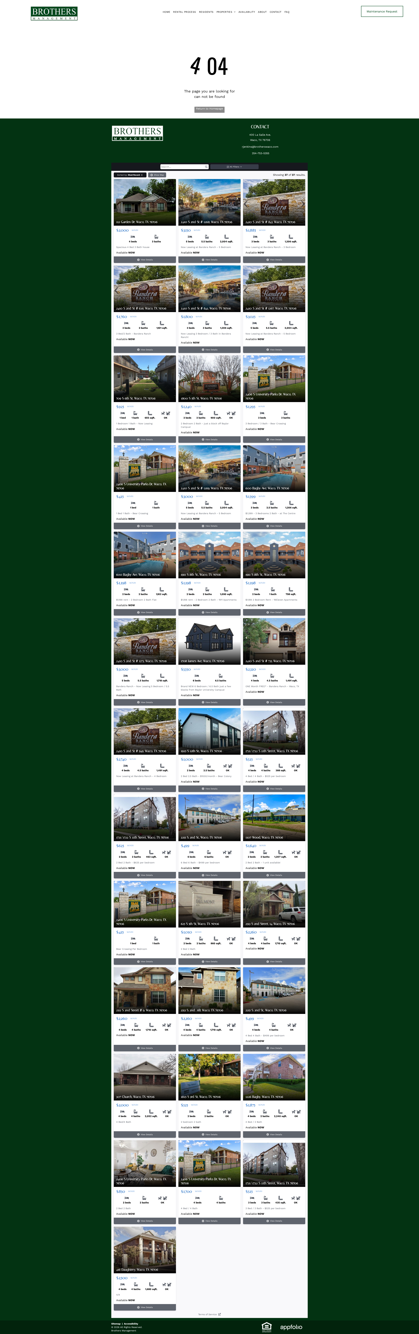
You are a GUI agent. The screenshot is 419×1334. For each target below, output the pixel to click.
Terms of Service (208, 1314)
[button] (206, 166)
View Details (147, 260)
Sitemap (116, 1323)
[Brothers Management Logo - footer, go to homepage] (137, 126)
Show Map (159, 175)
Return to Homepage (209, 108)
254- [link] (255, 153)
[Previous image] (181, 198)
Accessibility (131, 1323)
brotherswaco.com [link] (266, 146)
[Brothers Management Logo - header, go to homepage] (54, 7)
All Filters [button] (234, 167)
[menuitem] (166, 12)
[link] (382, 11)
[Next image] (237, 198)
